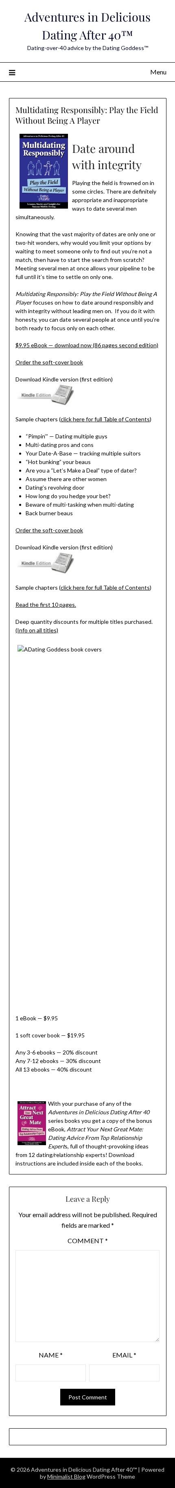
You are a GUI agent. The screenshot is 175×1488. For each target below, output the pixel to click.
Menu (158, 72)
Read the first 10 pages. (45, 604)
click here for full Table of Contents (105, 419)
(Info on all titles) (36, 630)
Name (51, 1355)
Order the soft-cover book (49, 362)
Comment (88, 1240)
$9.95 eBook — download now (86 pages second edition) (86, 345)
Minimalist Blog (66, 1476)
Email (124, 1355)
